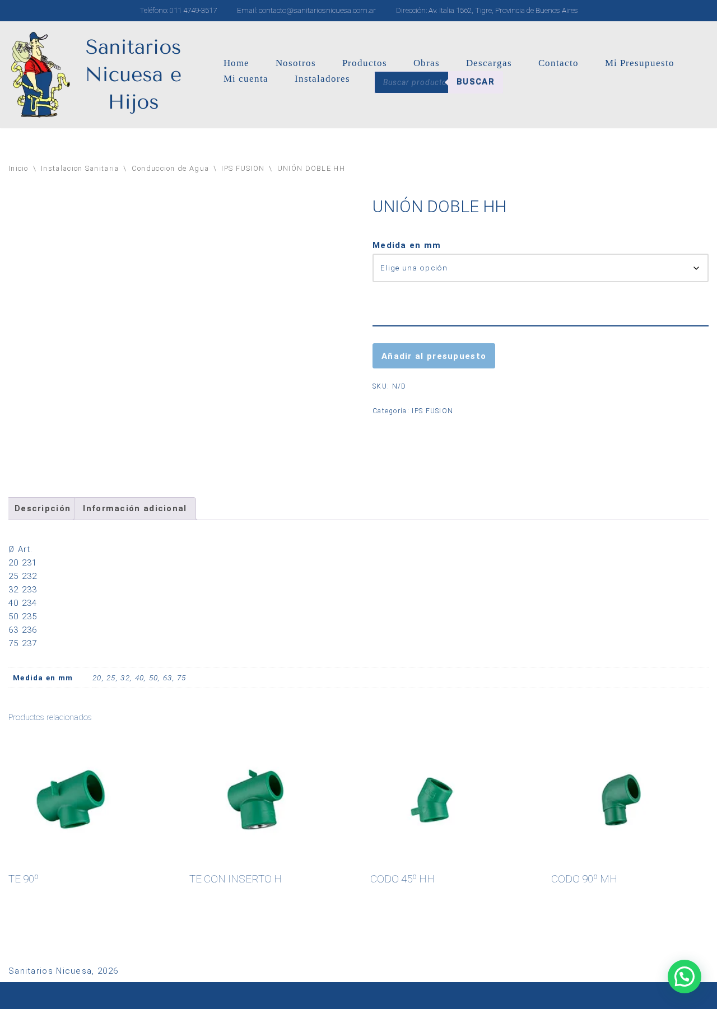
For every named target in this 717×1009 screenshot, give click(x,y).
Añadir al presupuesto (433, 356)
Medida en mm (407, 245)
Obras (426, 63)
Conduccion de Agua (170, 168)
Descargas (489, 63)
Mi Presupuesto (639, 63)
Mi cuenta (246, 78)
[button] (684, 976)
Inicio (18, 168)
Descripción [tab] (43, 508)
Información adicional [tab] (135, 508)
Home (236, 63)
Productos (364, 63)
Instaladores (322, 78)
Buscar (476, 82)
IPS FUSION (242, 168)
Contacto (558, 63)
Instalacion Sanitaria (80, 168)
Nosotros (296, 63)
